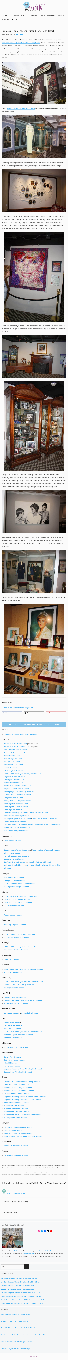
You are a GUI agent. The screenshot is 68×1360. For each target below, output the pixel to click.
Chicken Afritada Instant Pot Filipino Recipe (16, 1342)
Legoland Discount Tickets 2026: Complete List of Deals (20, 1282)
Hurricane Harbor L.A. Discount (44, 819)
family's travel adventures (45, 1251)
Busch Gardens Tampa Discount (16, 850)
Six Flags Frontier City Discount (16, 1047)
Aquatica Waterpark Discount (40, 862)
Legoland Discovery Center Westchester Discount (23, 1000)
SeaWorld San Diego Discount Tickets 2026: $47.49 (19, 1278)
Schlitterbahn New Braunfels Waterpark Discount (22, 1114)
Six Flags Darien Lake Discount (16, 1003)
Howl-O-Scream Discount (38, 813)
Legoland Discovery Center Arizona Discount (21, 734)
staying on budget (29, 1253)
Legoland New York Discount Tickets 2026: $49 (17, 1285)
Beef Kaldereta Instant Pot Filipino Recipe (15, 1314)
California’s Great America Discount (17, 753)
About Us (5, 19)
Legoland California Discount (15, 777)
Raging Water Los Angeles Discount (17, 801)
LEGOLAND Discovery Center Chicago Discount (22, 896)
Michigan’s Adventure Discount (16, 950)
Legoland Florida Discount (14, 859)
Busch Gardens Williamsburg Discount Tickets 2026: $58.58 (22, 1303)
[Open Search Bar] (2, 24)
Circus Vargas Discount (13, 759)
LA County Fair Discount (13, 771)
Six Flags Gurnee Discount (14, 905)
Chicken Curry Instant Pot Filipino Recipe (15, 1349)
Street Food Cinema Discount (15, 822)
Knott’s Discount (10, 768)
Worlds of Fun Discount (13, 972)
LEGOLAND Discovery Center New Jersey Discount (23, 982)
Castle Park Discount (12, 756)
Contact (61, 15)
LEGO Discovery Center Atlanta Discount (19, 884)
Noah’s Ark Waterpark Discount (16, 1146)
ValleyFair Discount (11, 959)
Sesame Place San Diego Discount (17, 816)
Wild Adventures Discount (14, 878)
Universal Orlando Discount (14, 865)
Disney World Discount (12, 853)
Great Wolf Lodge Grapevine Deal (16, 1085)
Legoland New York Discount (15, 997)
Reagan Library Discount (13, 798)
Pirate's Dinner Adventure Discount (17, 795)
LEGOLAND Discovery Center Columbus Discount (23, 1032)
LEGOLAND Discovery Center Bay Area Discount (22, 774)
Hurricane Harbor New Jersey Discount (19, 985)
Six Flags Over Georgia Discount (16, 887)
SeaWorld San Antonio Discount (16, 1108)
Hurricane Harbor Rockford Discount (18, 902)
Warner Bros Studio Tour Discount (17, 828)
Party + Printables (48, 15)
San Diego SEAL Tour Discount (16, 807)
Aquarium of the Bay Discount (15, 744)
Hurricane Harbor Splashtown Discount (19, 1090)
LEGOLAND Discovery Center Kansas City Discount (23, 969)
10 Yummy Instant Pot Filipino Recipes (14, 1321)
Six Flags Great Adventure (14, 988)
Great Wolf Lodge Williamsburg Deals (18, 1133)
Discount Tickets (19, 15)
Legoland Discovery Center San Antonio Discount (23, 1100)
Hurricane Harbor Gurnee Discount (17, 899)
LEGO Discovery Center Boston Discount (19, 934)
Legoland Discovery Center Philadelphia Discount (23, 1069)
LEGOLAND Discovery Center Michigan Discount (22, 947)
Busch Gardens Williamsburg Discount (18, 1127)
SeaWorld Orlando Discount (14, 862)
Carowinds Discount (11, 1013)
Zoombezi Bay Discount (13, 1038)
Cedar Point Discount (12, 1023)
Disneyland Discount (12, 762)
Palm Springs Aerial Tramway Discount (18, 792)
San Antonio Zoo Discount (14, 1105)
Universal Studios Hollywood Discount (18, 825)
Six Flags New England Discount (16, 937)
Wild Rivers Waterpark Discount (16, 831)
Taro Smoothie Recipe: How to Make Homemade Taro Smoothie (23, 1335)
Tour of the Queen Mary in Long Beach (18, 708)
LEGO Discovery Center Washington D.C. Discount (23, 1136)
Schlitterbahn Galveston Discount (17, 1112)
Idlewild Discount (10, 1063)
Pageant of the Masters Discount (16, 789)
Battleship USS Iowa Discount (15, 750)
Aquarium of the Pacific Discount (16, 747)
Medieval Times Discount (13, 783)
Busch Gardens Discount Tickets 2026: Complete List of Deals (23, 1300)
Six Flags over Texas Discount (15, 1117)
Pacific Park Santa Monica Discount (17, 786)
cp (8, 1191)
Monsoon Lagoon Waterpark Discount (18, 1035)
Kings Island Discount (12, 1029)
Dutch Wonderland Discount (14, 1060)
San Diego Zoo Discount (13, 810)
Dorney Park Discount (12, 1057)
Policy (14, 19)
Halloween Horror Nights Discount (48, 825)
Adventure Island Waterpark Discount (46, 850)
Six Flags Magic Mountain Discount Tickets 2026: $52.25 (20, 1293)
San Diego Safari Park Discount (16, 804)
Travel (4, 15)
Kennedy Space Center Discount (16, 856)
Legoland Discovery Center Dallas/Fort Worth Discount (25, 1097)
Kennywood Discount (12, 1066)
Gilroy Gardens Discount (13, 765)
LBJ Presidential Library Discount (17, 1093)
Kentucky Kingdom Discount (15, 925)
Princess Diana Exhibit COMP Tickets (21, 109)
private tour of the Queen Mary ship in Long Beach (21, 43)
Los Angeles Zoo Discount (14, 780)
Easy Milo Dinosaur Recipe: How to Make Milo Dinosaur (20, 1328)
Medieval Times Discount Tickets (16, 1102)
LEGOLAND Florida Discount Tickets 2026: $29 (17, 1289)
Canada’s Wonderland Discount (16, 1155)
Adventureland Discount (13, 915)
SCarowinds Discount (29, 1013)
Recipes (34, 15)
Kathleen (17, 1251)
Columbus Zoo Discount (13, 1026)
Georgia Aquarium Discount (14, 881)
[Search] (26, 1266)
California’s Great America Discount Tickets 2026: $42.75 (21, 1296)
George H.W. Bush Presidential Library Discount (22, 1082)
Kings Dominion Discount (13, 1130)
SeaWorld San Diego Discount (15, 813)
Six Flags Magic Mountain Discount (17, 819)
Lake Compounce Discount (14, 840)
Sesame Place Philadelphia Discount (18, 1072)
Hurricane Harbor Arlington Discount (18, 1087)
